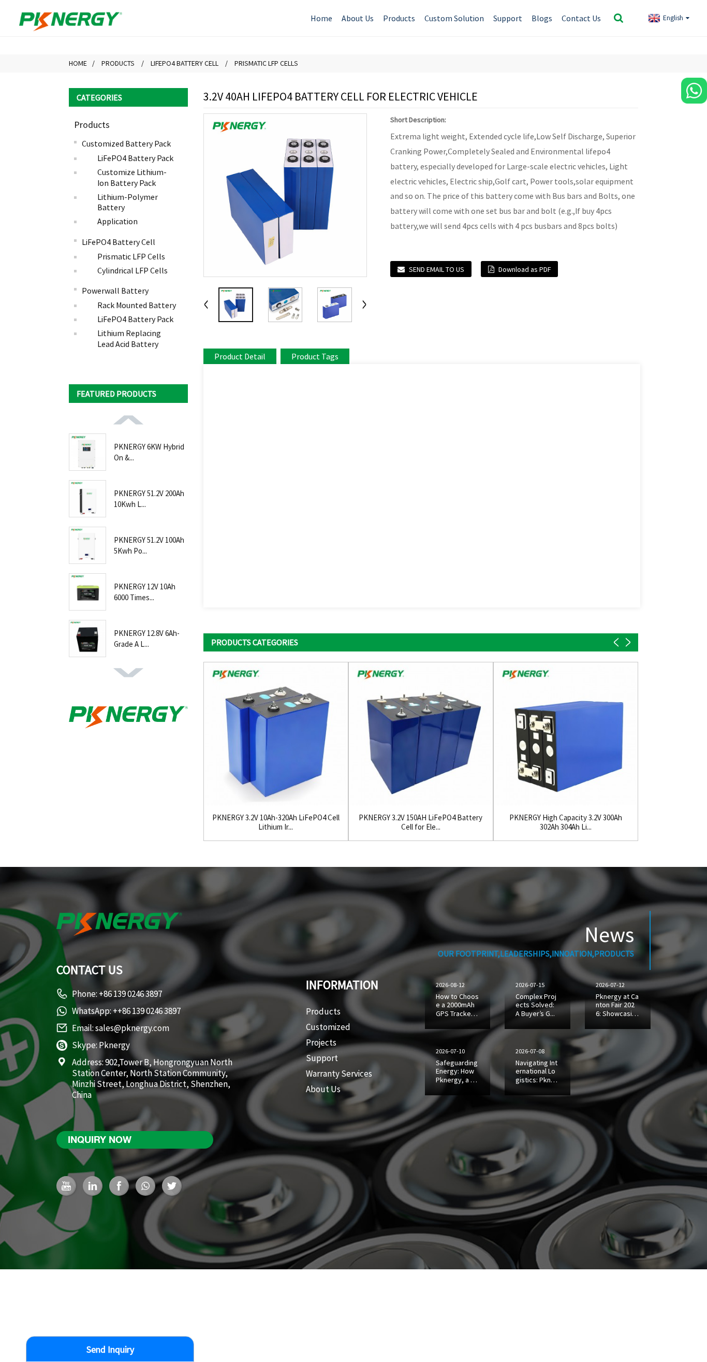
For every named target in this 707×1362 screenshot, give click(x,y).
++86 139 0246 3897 (147, 1011)
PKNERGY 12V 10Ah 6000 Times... (144, 592)
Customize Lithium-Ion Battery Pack (132, 177)
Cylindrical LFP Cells (132, 270)
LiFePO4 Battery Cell (184, 63)
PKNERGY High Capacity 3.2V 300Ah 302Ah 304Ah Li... (565, 822)
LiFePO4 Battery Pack (135, 158)
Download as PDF (524, 269)
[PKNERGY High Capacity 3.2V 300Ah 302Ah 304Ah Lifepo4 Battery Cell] (566, 734)
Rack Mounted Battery (136, 305)
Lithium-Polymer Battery (127, 202)
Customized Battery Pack (126, 143)
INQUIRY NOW (99, 1139)
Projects (321, 1042)
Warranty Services (339, 1073)
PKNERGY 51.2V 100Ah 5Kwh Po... (149, 545)
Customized (328, 1027)
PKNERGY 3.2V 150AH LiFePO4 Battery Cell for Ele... (420, 822)
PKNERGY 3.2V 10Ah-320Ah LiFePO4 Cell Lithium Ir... (276, 822)
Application (117, 221)
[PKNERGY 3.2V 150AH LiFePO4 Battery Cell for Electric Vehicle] (421, 734)
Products (399, 18)
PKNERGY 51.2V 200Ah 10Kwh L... (149, 498)
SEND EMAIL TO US (436, 269)
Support (507, 18)
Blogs (542, 18)
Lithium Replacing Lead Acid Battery (129, 338)
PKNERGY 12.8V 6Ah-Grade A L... (147, 638)
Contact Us (581, 18)
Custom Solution (454, 18)
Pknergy (114, 1045)
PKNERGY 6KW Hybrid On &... (149, 452)
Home (321, 18)
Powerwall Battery (115, 290)
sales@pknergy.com (132, 1028)
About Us (358, 18)
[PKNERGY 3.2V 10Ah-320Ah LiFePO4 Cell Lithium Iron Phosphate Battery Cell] (276, 734)
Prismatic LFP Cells (266, 63)
